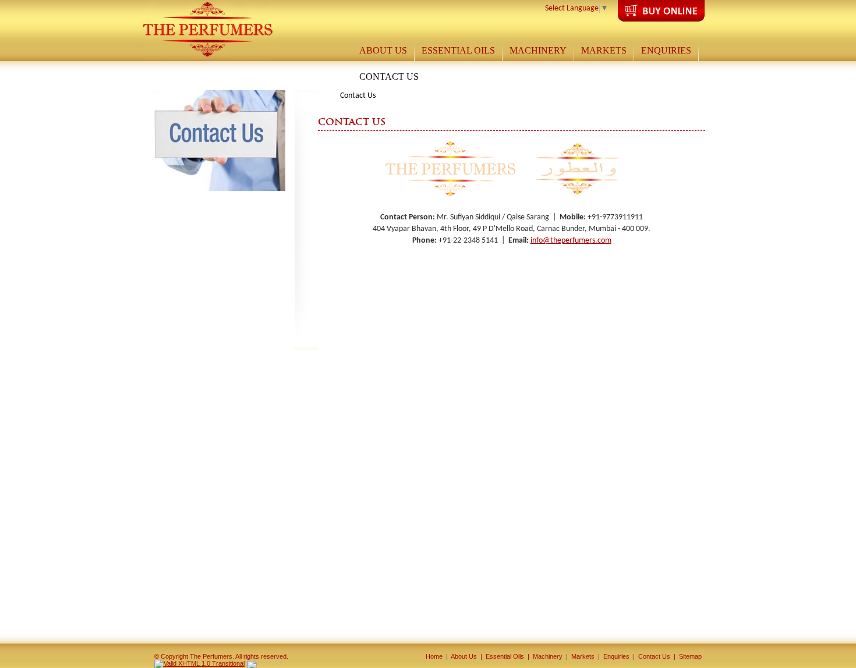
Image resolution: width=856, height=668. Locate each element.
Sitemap (690, 656)
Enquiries (616, 656)
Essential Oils (505, 656)
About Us (464, 656)
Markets (583, 656)
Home (434, 656)
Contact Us (654, 656)
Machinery (548, 656)
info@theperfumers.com (570, 240)
